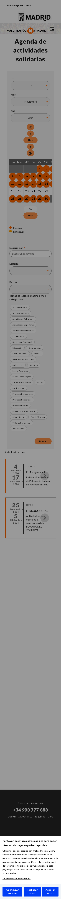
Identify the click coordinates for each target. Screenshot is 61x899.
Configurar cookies (12, 891)
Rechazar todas (32, 891)
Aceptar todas (50, 891)
